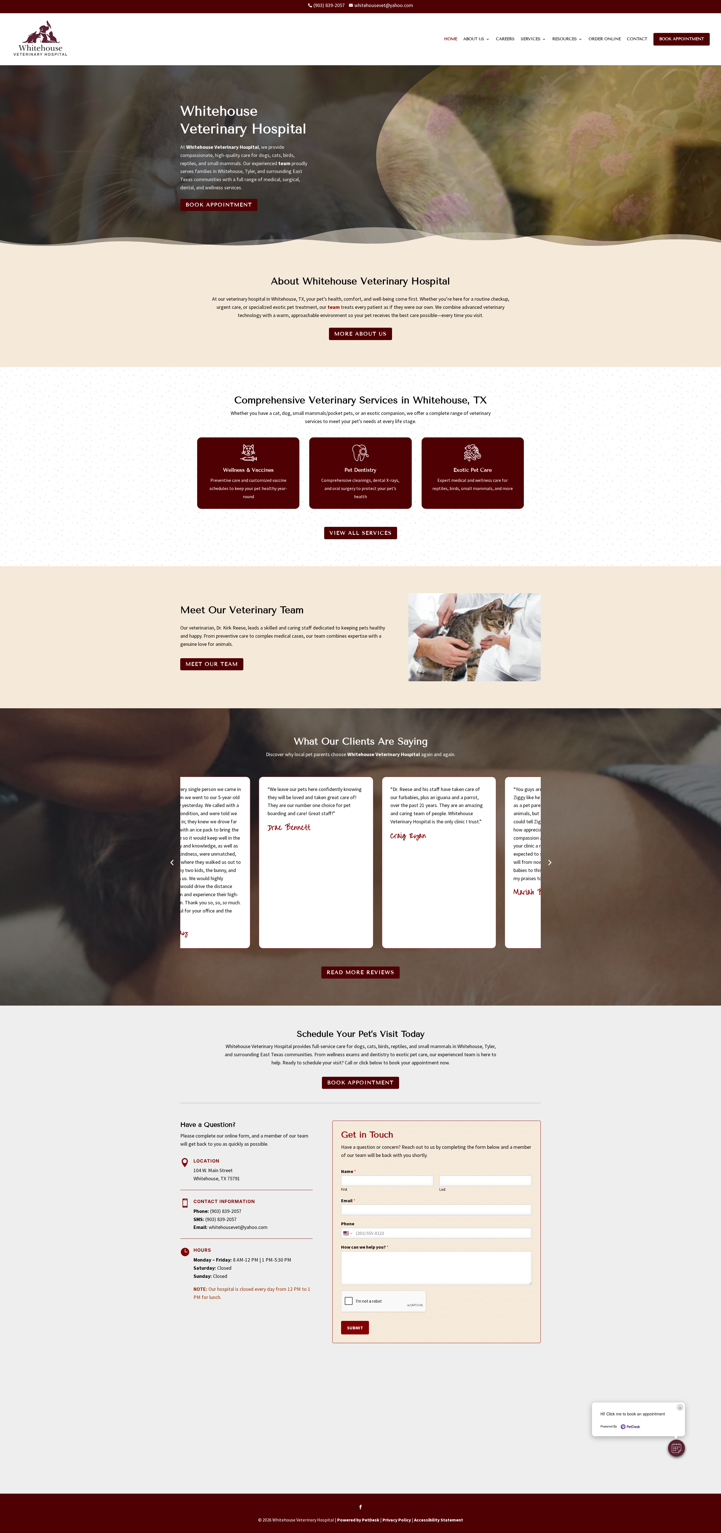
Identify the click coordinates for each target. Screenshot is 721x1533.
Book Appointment (681, 39)
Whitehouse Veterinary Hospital (222, 147)
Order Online (605, 39)
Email (348, 1200)
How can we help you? (365, 1247)
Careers (505, 39)
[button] (676, 1448)
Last (442, 1189)
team (284, 163)
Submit (355, 1327)
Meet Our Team (212, 664)
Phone (347, 1223)
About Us (473, 39)
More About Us (360, 334)
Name (348, 1171)
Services (530, 39)
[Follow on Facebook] (360, 1507)
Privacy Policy (396, 1520)
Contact (637, 39)
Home (450, 39)
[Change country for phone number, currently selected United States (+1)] (347, 1233)
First (344, 1189)
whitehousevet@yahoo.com (238, 1227)
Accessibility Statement (438, 1520)
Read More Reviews (360, 972)
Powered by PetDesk (358, 1520)
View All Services (361, 533)
